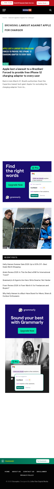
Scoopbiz (16, 481)
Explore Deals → (43, 3)
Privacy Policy (27, 475)
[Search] (50, 10)
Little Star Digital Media (39, 481)
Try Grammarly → (42, 461)
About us (16, 471)
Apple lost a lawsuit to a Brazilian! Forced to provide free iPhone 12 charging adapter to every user (23, 72)
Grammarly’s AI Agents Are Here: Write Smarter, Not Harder (26, 280)
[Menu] (4, 10)
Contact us (28, 471)
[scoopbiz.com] (27, 10)
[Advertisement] (27, 128)
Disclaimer (42, 471)
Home (5, 18)
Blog (6, 64)
